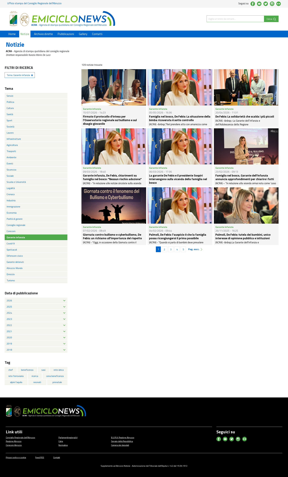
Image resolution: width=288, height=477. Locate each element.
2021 (9, 331)
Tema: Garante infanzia (18, 75)
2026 (9, 300)
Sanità (10, 114)
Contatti (97, 34)
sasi (43, 370)
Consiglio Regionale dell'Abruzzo (20, 437)
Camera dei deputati (120, 445)
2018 (9, 350)
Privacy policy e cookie (16, 457)
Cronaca (11, 194)
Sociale (10, 176)
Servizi (10, 96)
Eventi (10, 163)
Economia (11, 212)
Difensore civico (15, 256)
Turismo (11, 280)
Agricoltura (12, 145)
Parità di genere (14, 219)
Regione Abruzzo (13, 441)
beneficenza (27, 370)
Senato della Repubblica (122, 441)
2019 (9, 343)
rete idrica (59, 370)
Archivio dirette (43, 34)
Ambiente (11, 157)
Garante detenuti (15, 262)
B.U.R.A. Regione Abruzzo (122, 437)
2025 (9, 306)
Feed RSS (39, 457)
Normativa (63, 445)
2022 (9, 325)
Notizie (24, 34)
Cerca (270, 19)
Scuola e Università (16, 182)
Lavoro (10, 132)
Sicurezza (11, 169)
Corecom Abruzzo (14, 445)
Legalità (11, 188)
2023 (9, 319)
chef (10, 370)
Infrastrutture (14, 139)
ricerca (35, 376)
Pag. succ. (193, 249)
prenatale (57, 382)
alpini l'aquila (16, 382)
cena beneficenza (55, 376)
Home (12, 34)
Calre (60, 441)
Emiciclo (11, 274)
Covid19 (11, 243)
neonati (37, 382)
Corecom (11, 231)
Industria (11, 200)
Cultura (10, 108)
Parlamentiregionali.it (67, 437)
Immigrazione (13, 206)
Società (10, 126)
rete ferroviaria (16, 376)
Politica (10, 102)
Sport (9, 120)
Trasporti (11, 151)
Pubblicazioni (66, 34)
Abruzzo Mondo (15, 268)
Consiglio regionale (16, 225)
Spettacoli (12, 249)
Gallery (83, 34)
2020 (9, 337)
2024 (9, 313)
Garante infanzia (16, 237)
